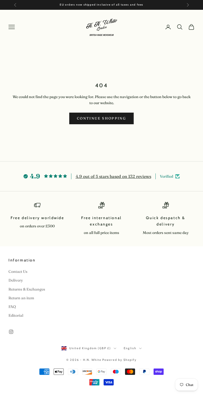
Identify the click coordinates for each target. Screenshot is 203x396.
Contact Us (17, 271)
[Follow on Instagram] (11, 331)
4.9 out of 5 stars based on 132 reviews (113, 176)
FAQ (12, 306)
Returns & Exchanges (26, 289)
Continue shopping (101, 118)
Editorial (15, 315)
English (130, 348)
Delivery (15, 280)
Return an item (21, 298)
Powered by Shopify (119, 360)
